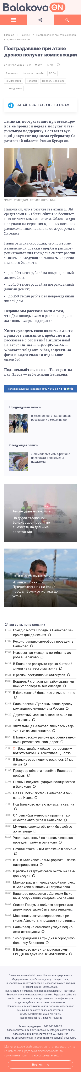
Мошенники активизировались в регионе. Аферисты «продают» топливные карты (44, 920)
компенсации (14, 80)
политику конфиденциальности (42, 1055)
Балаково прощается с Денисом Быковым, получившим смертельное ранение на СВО (44, 898)
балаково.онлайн (33, 73)
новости (32, 80)
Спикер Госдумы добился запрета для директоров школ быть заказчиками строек (43, 909)
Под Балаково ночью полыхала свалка (43, 804)
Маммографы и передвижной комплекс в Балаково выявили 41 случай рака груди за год (44, 887)
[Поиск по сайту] (67, 20)
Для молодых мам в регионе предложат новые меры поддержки (50, 457)
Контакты (55, 1013)
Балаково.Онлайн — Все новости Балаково (34, 7)
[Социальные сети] (40, 20)
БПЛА (52, 73)
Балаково (11, 73)
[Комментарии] (49, 635)
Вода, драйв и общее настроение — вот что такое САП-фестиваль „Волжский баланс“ (42, 753)
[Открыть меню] (13, 20)
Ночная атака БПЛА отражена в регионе (44, 849)
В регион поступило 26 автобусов (39, 675)
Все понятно (40, 1064)
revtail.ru (58, 1017)
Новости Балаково (53, 80)
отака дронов (14, 88)
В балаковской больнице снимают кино (44, 693)
